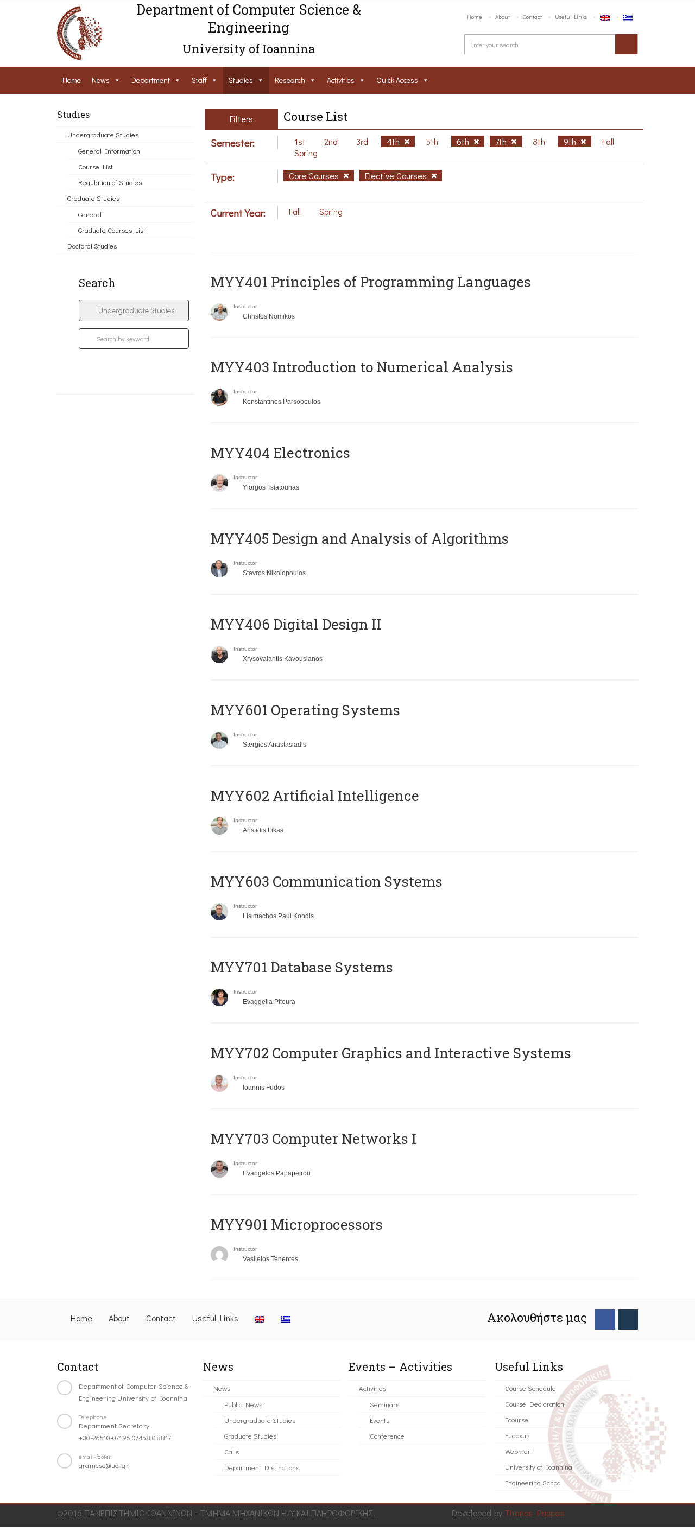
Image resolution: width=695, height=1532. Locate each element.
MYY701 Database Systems (302, 967)
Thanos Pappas (534, 1512)
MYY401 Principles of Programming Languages (371, 281)
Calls (231, 1451)
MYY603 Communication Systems (327, 881)
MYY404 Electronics (280, 452)
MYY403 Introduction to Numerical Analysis (362, 367)
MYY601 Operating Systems (305, 710)
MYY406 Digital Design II (296, 624)
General (90, 214)
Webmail (518, 1450)
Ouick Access (397, 80)
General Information (109, 150)
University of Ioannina (538, 1466)
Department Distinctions (261, 1467)
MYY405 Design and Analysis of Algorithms (360, 538)
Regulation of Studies (110, 182)
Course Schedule (530, 1388)
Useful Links (571, 16)
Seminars (384, 1404)
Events (379, 1420)
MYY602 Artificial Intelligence (315, 795)
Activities (341, 80)
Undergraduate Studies (102, 134)
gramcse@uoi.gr (104, 1465)
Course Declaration (534, 1403)
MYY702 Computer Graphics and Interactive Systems (391, 1053)
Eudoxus (517, 1435)
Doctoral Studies (92, 245)
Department (150, 80)
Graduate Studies (93, 197)
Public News (243, 1404)
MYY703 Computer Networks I (313, 1138)
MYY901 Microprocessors (297, 1224)
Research (290, 80)
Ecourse (516, 1419)
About (502, 16)
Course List (95, 166)
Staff (199, 80)
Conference (387, 1435)
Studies (241, 80)
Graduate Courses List (112, 229)
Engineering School (533, 1482)
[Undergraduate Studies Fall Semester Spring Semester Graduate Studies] (134, 310)
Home (474, 16)
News (101, 80)
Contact (532, 16)
